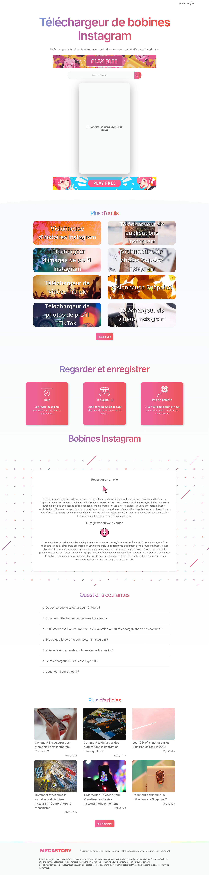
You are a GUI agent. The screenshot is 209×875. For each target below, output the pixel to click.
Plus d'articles (104, 823)
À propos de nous (89, 851)
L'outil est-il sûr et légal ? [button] (62, 671)
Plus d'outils (104, 336)
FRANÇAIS (184, 3)
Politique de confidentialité (134, 851)
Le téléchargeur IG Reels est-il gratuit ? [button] (72, 661)
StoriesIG (165, 851)
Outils (107, 851)
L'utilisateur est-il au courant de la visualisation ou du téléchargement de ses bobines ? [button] (104, 629)
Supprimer (154, 851)
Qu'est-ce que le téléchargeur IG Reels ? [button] (73, 607)
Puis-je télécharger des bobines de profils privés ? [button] (79, 650)
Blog (101, 851)
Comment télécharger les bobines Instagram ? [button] (76, 618)
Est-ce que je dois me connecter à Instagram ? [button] (77, 639)
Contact (115, 851)
